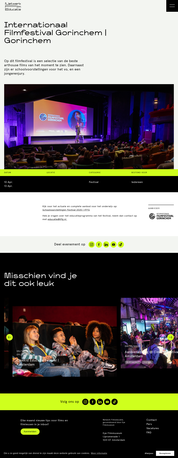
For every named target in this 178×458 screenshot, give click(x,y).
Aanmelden (30, 431)
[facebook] (93, 402)
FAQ (148, 432)
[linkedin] (100, 402)
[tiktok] (114, 402)
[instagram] (85, 402)
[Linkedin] (106, 244)
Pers (149, 424)
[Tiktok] (121, 244)
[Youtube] (113, 244)
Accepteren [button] (165, 453)
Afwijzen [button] (149, 453)
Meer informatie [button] (99, 453)
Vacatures (152, 428)
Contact (151, 420)
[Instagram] (91, 244)
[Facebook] (99, 244)
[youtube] (107, 402)
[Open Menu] (172, 6)
